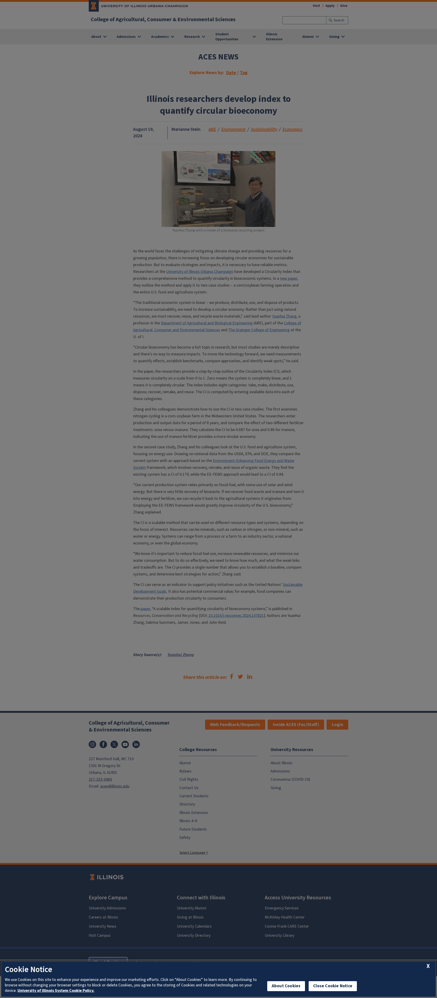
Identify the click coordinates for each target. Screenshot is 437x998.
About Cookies (286, 986)
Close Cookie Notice (332, 986)
